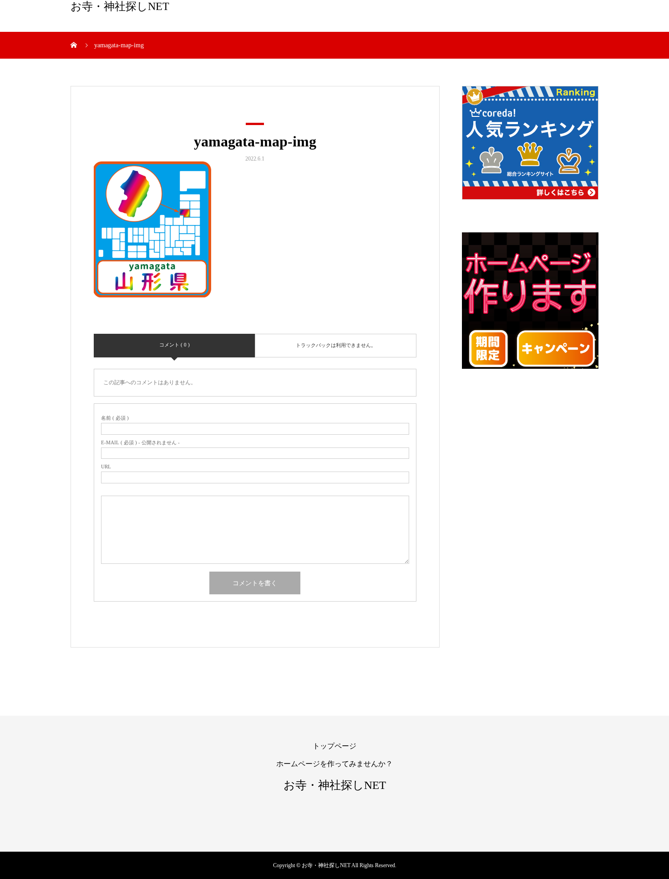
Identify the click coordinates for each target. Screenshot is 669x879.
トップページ (334, 746)
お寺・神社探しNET (120, 6)
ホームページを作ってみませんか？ (334, 764)
